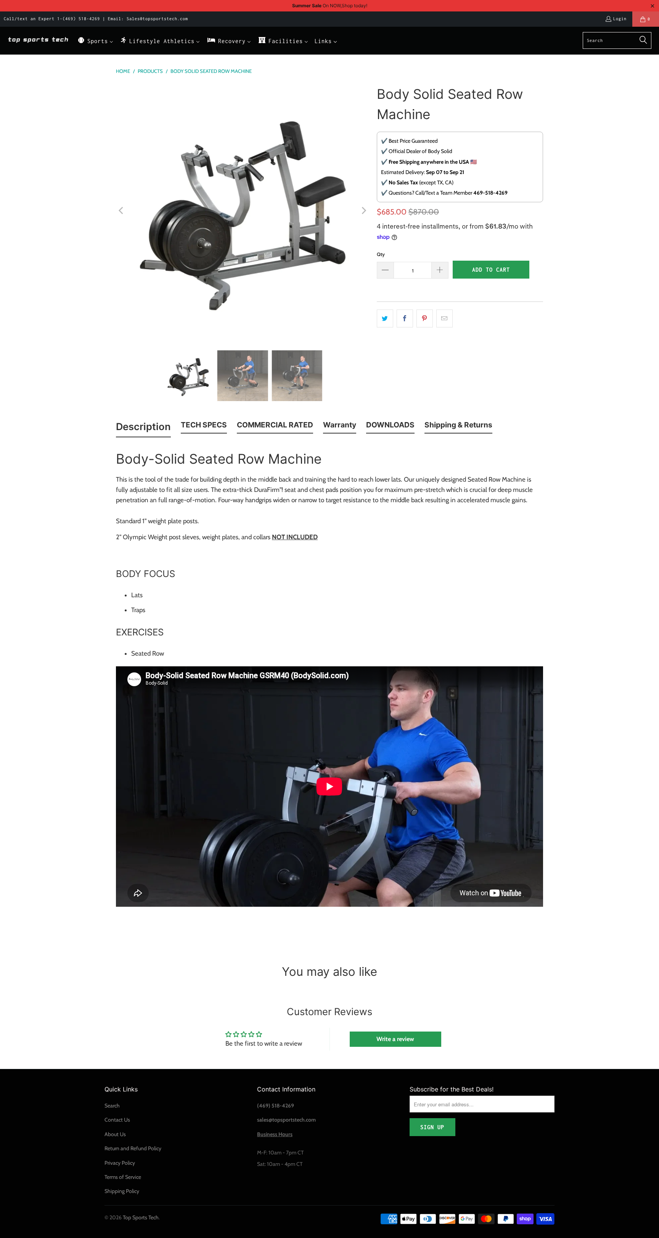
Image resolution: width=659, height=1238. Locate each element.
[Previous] (122, 210)
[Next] (363, 210)
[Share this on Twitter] (385, 318)
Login (620, 18)
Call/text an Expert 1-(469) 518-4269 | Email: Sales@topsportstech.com (96, 18)
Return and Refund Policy (132, 1148)
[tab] (143, 428)
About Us (115, 1134)
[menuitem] (95, 41)
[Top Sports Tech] (38, 41)
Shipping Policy (121, 1191)
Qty (381, 254)
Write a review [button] (395, 1039)
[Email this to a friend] (444, 318)
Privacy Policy (119, 1162)
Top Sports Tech (141, 1217)
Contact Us (117, 1119)
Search (112, 1105)
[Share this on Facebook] (405, 318)
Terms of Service (122, 1177)
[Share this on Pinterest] (424, 318)
